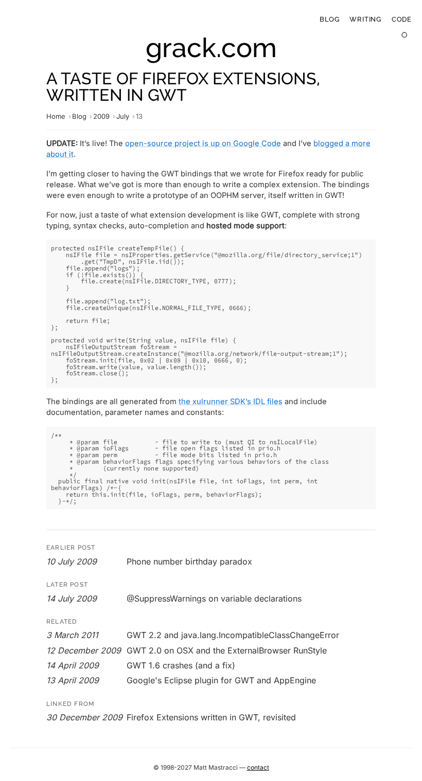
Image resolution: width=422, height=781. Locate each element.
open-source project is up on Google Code (203, 143)
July (122, 116)
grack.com (211, 47)
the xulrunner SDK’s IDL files (231, 401)
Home (55, 116)
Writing (365, 19)
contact (258, 767)
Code (402, 19)
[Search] (405, 35)
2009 (101, 116)
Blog (329, 19)
